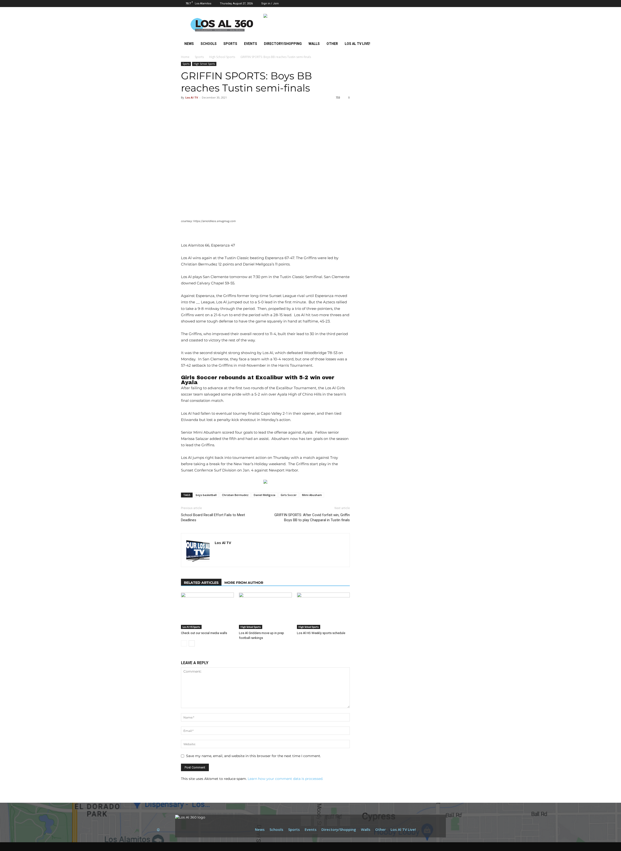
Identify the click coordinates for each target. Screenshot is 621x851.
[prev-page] (184, 643)
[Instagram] (420, 3)
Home (185, 57)
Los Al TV (191, 97)
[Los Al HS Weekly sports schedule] (323, 611)
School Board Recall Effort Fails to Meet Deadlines (213, 517)
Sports (230, 44)
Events (250, 44)
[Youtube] (436, 3)
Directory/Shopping (283, 44)
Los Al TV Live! (357, 44)
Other (332, 44)
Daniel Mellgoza (264, 495)
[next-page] (192, 643)
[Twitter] (428, 3)
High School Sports (222, 57)
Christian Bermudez (235, 495)
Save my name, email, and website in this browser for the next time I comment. (253, 756)
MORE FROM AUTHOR (243, 582)
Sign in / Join (270, 3)
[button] (405, 3)
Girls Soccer (289, 495)
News (189, 44)
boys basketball (206, 495)
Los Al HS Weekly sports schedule (321, 633)
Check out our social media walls (204, 633)
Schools (209, 44)
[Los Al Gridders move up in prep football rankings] (265, 611)
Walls (314, 44)
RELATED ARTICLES (201, 582)
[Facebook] (412, 3)
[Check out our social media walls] (207, 611)
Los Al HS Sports (191, 626)
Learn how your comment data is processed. (285, 779)
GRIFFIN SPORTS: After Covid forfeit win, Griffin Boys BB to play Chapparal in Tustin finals (312, 517)
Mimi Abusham (312, 495)
